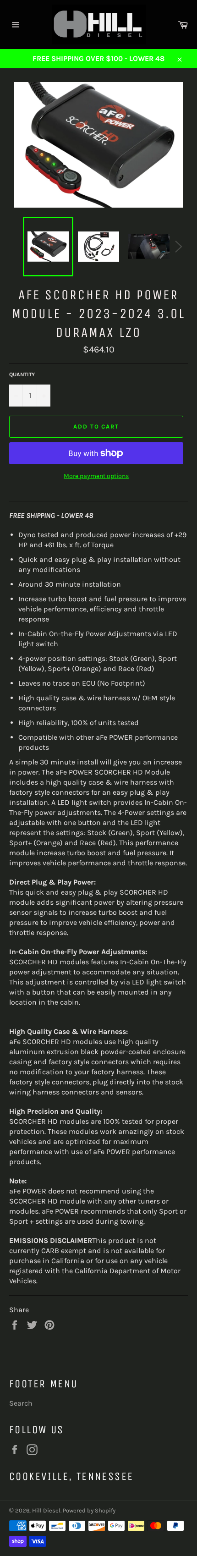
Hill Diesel (46, 1510)
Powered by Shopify (89, 1510)
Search (21, 1403)
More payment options (96, 476)
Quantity (22, 374)
